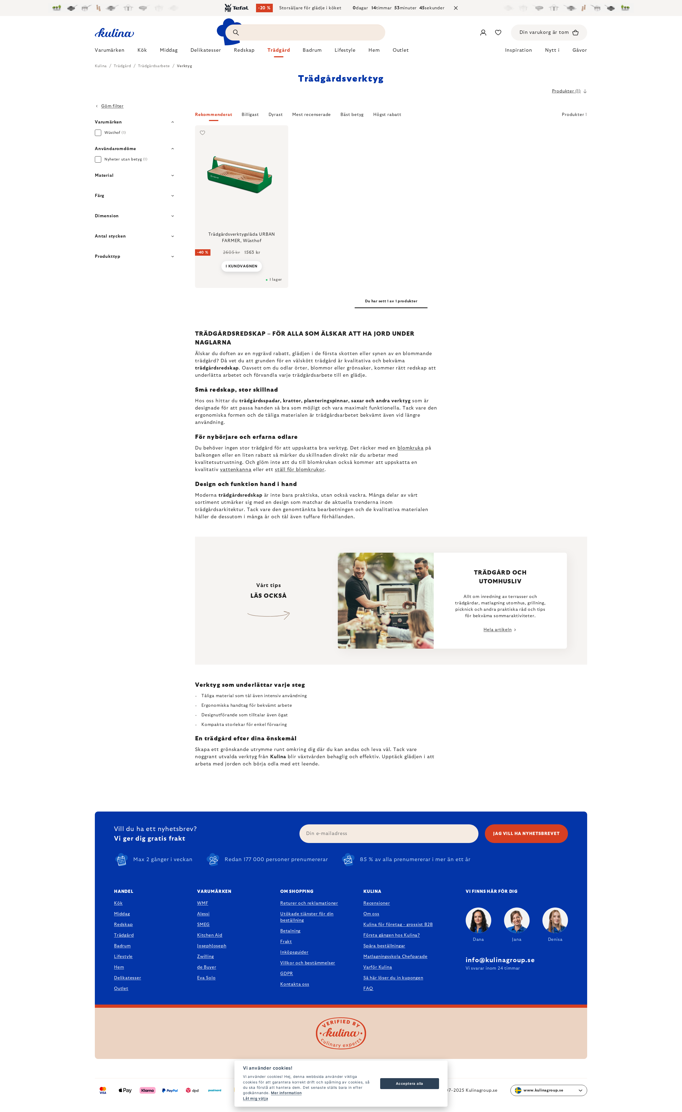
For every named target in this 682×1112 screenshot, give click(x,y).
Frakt (286, 942)
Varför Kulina (377, 967)
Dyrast (276, 115)
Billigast (250, 115)
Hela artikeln (498, 630)
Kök (118, 903)
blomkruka (410, 448)
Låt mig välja (255, 1098)
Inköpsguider (294, 952)
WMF (202, 903)
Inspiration (518, 50)
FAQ (368, 988)
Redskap (123, 924)
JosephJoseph (211, 946)
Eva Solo (206, 978)
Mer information (286, 1093)
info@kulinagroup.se (500, 960)
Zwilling (205, 956)
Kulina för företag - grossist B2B (398, 924)
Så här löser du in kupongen (393, 978)
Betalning (290, 931)
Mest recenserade (311, 115)
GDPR (286, 974)
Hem (119, 967)
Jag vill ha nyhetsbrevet (526, 834)
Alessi (203, 914)
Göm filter (112, 106)
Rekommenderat (213, 115)
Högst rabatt (387, 115)
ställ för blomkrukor (299, 469)
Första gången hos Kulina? (391, 935)
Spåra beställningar (384, 946)
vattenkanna (235, 469)
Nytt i (552, 50)
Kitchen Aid (209, 935)
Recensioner (376, 903)
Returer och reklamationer (309, 903)
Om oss (371, 914)
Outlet (121, 988)
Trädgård (124, 935)
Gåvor (580, 50)
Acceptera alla (409, 1083)
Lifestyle (123, 956)
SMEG (203, 924)
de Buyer (206, 967)
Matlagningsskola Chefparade (395, 956)
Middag (122, 914)
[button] (391, 116)
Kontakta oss (294, 984)
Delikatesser (127, 978)
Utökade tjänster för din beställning (307, 917)
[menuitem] (110, 52)
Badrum (122, 946)
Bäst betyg (352, 115)
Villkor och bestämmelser (307, 963)
